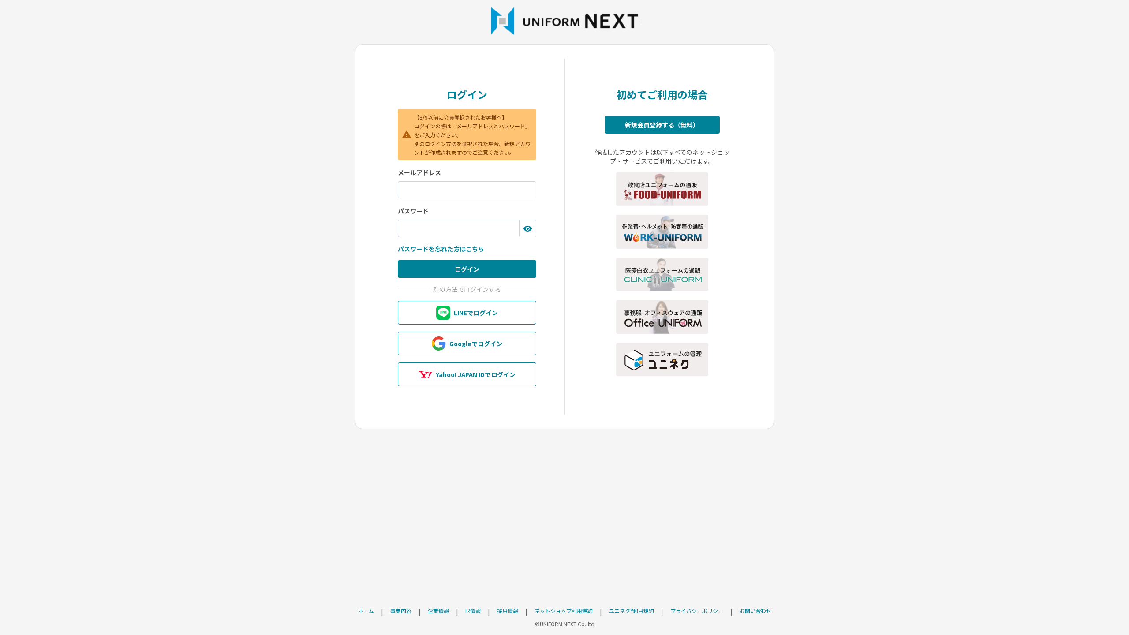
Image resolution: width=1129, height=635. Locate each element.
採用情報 (507, 610)
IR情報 (473, 610)
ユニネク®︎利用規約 (631, 610)
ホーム (366, 610)
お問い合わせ (755, 610)
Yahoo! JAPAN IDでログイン (476, 374)
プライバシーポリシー (696, 610)
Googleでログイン (475, 343)
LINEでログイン (476, 312)
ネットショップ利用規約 (564, 610)
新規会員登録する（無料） (662, 124)
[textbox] (467, 190)
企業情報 (438, 610)
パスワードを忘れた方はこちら (441, 248)
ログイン (467, 269)
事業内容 (400, 610)
